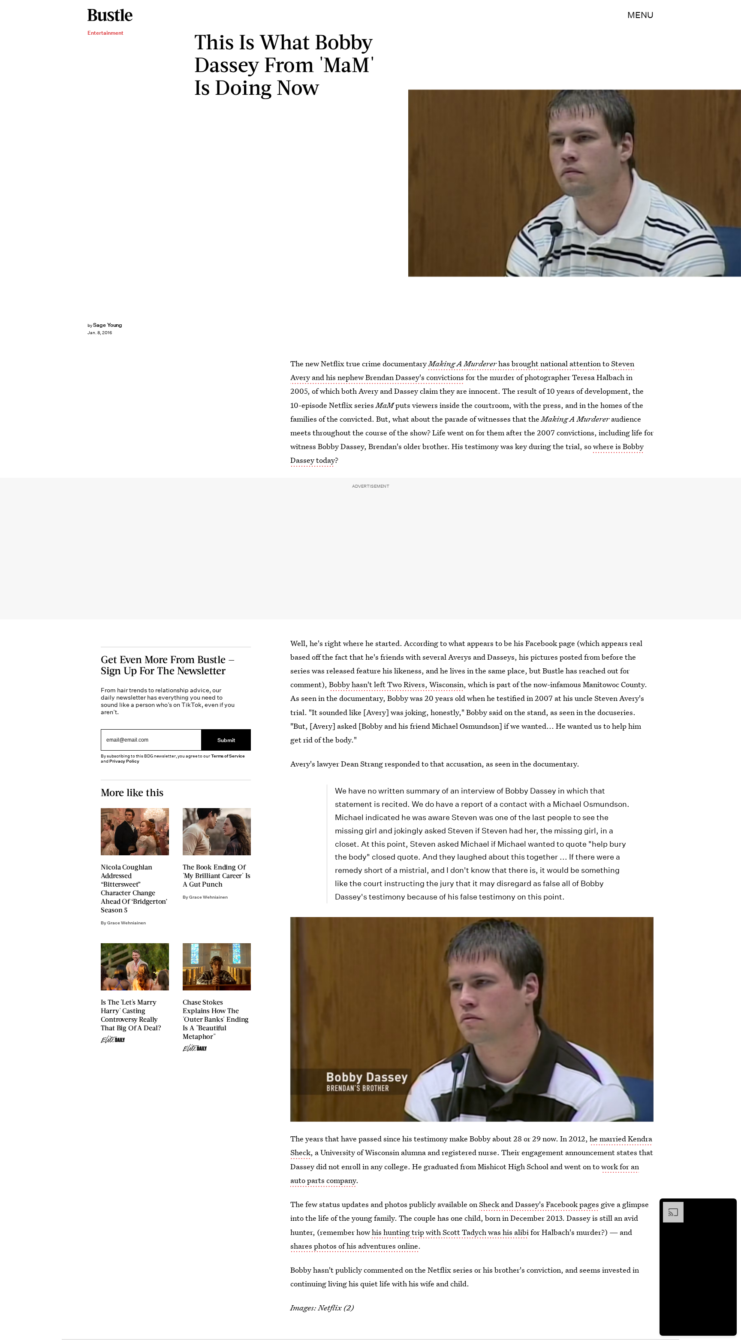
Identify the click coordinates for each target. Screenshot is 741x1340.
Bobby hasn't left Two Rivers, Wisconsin (396, 684)
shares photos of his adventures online (354, 1246)
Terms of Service (228, 756)
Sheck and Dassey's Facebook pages (539, 1204)
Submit (226, 739)
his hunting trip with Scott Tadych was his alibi (450, 1232)
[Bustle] (110, 15)
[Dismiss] (727, 1206)
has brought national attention (514, 363)
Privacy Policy (124, 761)
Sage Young (108, 325)
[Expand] (669, 1206)
